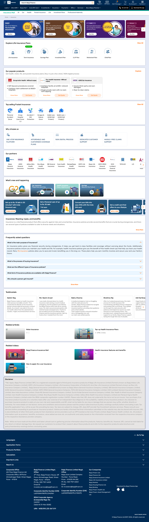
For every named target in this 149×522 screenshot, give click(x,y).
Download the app (139, 8)
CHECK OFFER (10, 211)
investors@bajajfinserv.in (73, 487)
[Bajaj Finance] (11, 2)
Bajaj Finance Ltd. (95, 475)
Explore (138, 71)
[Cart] (125, 2)
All (18, 12)
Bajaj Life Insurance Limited (98, 480)
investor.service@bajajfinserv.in (46, 487)
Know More (14, 95)
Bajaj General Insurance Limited (99, 477)
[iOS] (123, 490)
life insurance (23, 251)
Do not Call (125, 8)
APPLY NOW (45, 211)
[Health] (23, 37)
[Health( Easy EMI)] (64, 37)
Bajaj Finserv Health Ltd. (97, 490)
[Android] (118, 490)
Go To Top (140, 435)
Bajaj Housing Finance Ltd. (97, 485)
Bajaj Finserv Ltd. (94, 473)
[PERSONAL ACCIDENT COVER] (105, 37)
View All (140, 43)
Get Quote (29, 95)
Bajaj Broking (93, 487)
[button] (143, 307)
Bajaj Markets (93, 482)
